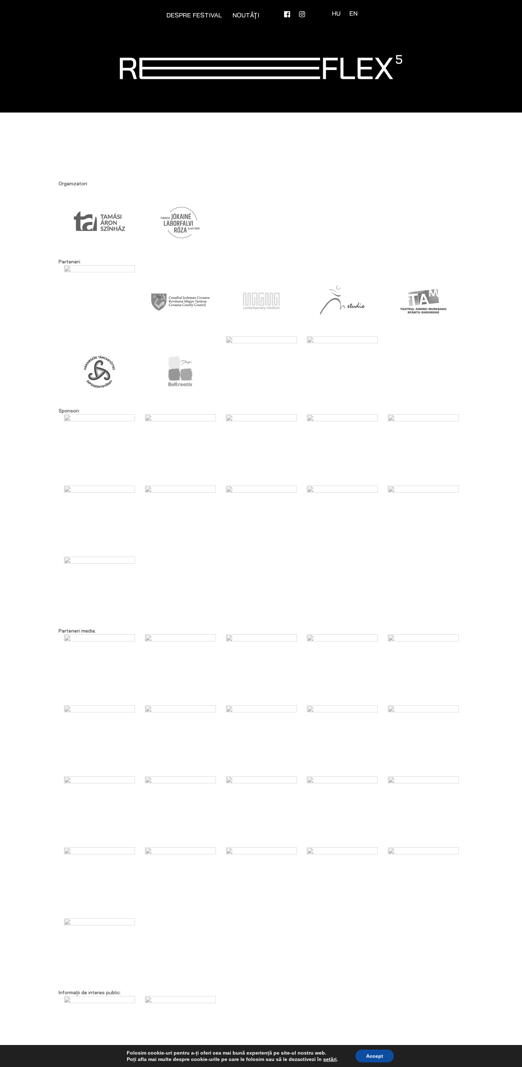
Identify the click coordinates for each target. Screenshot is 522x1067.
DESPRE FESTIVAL (194, 15)
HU (337, 13)
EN (353, 13)
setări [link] (330, 1059)
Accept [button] (374, 1056)
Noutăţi (246, 15)
